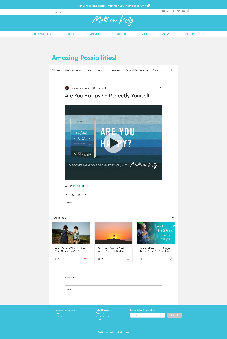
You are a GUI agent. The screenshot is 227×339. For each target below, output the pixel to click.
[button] (172, 70)
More (155, 70)
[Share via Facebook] (66, 194)
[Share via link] (85, 194)
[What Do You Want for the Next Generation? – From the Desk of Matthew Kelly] (71, 233)
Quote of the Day (73, 70)
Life (89, 70)
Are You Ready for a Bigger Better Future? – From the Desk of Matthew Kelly (155, 249)
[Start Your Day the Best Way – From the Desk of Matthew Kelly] (114, 233)
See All (172, 217)
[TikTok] (168, 11)
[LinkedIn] (183, 11)
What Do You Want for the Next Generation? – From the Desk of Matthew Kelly (70, 249)
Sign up (81, 5)
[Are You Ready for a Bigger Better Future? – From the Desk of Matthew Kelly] (156, 233)
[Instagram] (188, 11)
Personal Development (137, 70)
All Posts (56, 70)
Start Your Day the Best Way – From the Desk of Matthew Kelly (111, 249)
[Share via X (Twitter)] (72, 194)
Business (116, 70)
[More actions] (160, 88)
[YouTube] (163, 11)
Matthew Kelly (113, 21)
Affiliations (61, 313)
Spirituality (101, 70)
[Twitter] (178, 11)
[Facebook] (173, 11)
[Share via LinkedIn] (79, 194)
